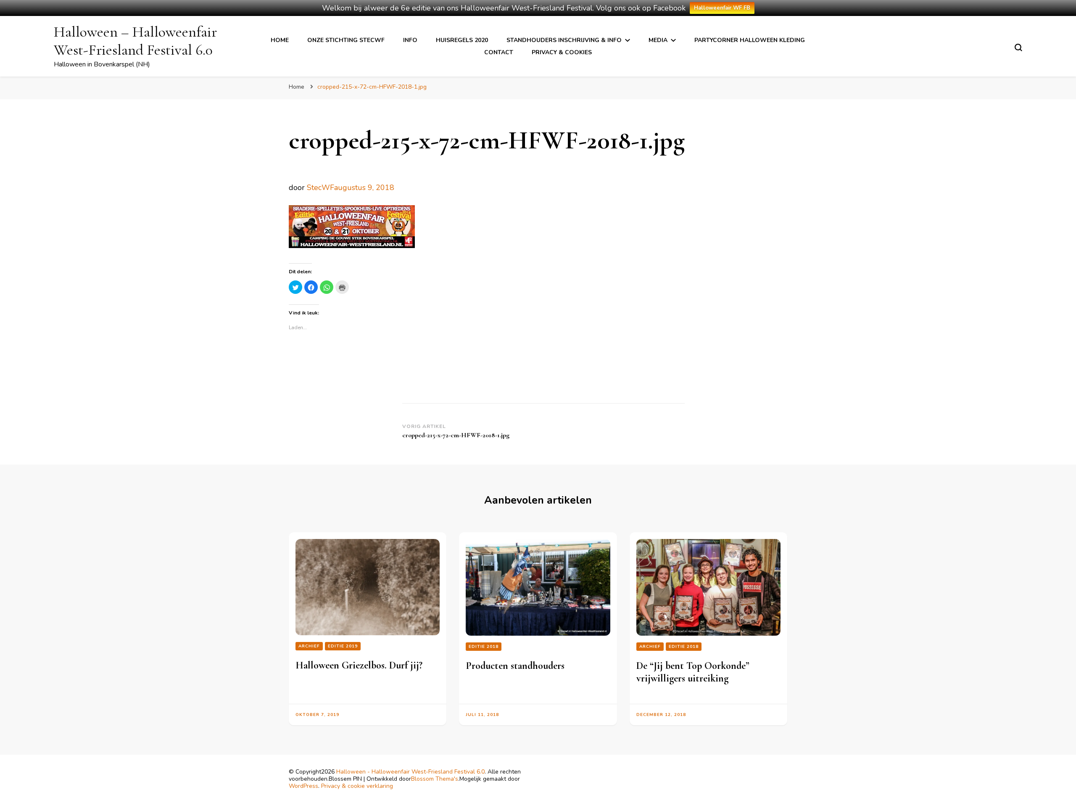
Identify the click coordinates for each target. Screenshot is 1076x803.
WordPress (303, 786)
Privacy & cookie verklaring (357, 786)
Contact (498, 52)
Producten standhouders (515, 666)
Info (410, 40)
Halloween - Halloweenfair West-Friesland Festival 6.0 (410, 772)
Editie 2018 (483, 647)
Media (658, 40)
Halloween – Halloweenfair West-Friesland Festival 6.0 (135, 41)
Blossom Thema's (434, 779)
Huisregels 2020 (462, 40)
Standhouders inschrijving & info (564, 40)
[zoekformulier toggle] (1018, 47)
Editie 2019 (343, 646)
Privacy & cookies (562, 52)
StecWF (320, 187)
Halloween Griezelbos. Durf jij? (358, 665)
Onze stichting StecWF (346, 40)
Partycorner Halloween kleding (749, 40)
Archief (309, 646)
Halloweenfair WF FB (722, 8)
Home (280, 40)
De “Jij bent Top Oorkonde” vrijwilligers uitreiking (692, 672)
